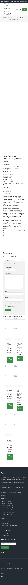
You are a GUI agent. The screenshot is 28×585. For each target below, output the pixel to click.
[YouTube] (5, 552)
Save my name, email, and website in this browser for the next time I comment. (14, 305)
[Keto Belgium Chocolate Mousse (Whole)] (20, 375)
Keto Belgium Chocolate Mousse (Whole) (19, 393)
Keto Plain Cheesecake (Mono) (20, 344)
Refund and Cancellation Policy (10, 525)
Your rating (8, 267)
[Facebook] (1, 552)
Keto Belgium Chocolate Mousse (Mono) (9, 441)
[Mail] (9, 552)
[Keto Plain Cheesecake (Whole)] (10, 375)
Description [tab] (8, 191)
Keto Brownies (8, 514)
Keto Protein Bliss (9, 510)
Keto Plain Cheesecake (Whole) (10, 392)
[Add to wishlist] (6, 339)
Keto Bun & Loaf (8, 506)
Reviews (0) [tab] (8, 193)
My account (7, 565)
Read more (9, 359)
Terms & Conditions (7, 528)
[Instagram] (3, 552)
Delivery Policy (5, 523)
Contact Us (7, 533)
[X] (7, 552)
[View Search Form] (17, 9)
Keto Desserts (8, 503)
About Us (6, 535)
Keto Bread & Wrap (9, 512)
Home (5, 560)
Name (7, 291)
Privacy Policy (5, 521)
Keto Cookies (7, 501)
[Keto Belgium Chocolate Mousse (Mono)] (10, 424)
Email (7, 297)
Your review (8, 273)
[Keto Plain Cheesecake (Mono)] (20, 328)
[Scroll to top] (24, 582)
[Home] (3, 18)
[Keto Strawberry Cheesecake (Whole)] (10, 328)
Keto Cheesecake (9, 508)
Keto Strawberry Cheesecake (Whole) (10, 345)
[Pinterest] (11, 552)
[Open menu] (2, 9)
